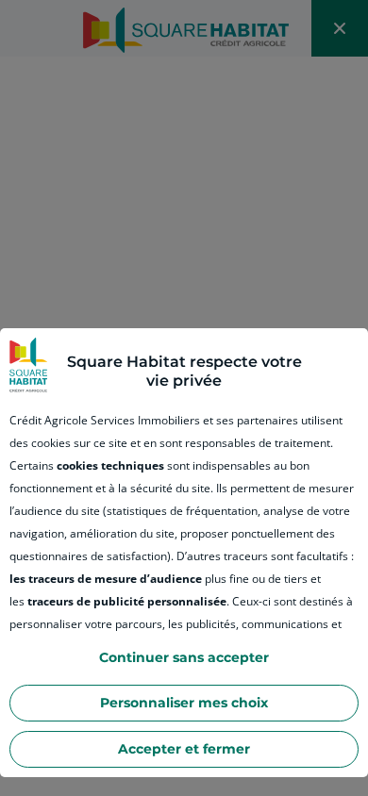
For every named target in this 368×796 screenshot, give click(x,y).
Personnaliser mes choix (184, 702)
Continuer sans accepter (184, 657)
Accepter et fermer (184, 748)
